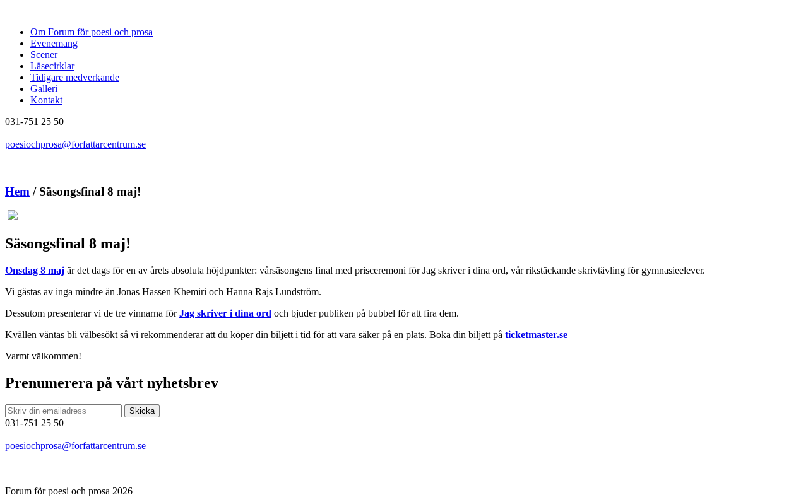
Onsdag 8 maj (34, 270)
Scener (43, 54)
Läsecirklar (52, 66)
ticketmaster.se (536, 334)
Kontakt (46, 100)
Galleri (43, 88)
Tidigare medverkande (74, 77)
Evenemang (54, 43)
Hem (17, 191)
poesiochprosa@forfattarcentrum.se (75, 144)
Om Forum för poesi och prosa (91, 31)
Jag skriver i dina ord (225, 313)
